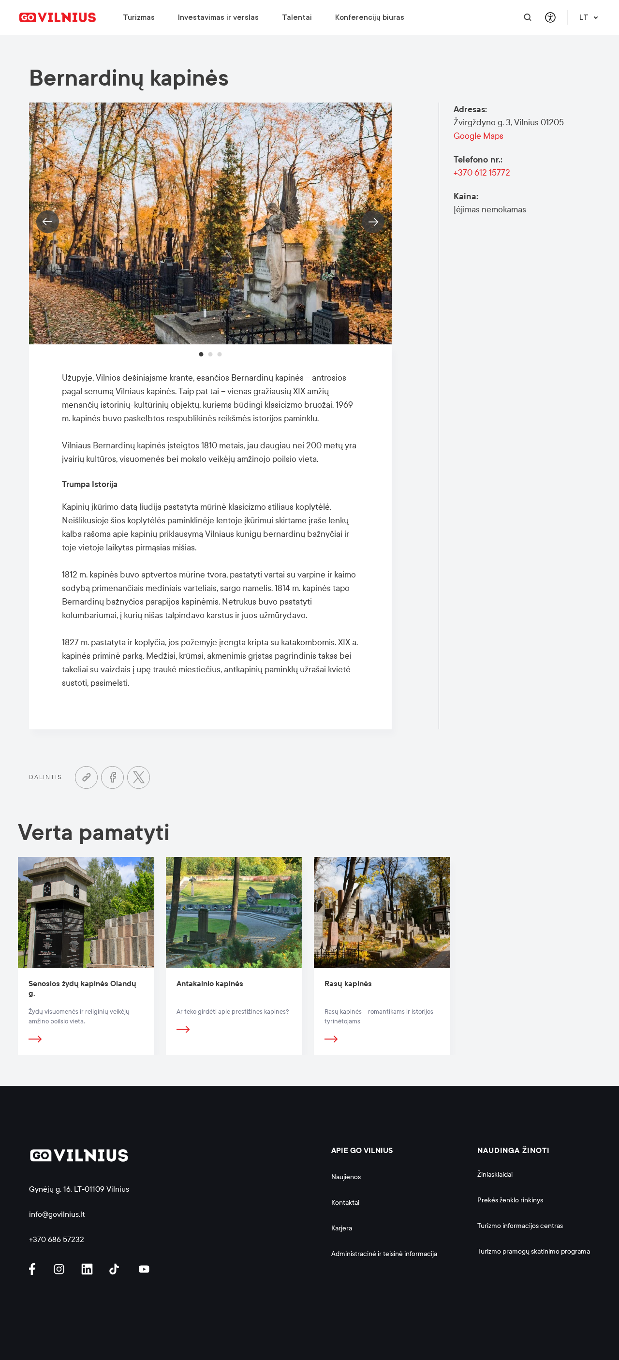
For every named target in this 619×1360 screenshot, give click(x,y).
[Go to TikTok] (116, 1269)
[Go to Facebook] (112, 777)
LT (584, 17)
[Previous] (47, 221)
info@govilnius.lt (57, 1214)
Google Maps (478, 136)
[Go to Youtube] (144, 1269)
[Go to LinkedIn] (88, 1269)
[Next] (373, 221)
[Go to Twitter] (138, 777)
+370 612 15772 (482, 173)
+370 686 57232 (56, 1239)
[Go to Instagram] (60, 1269)
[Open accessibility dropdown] (550, 17)
